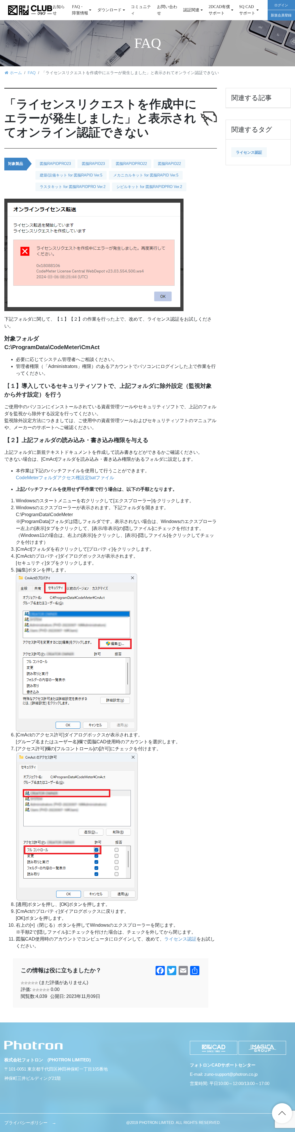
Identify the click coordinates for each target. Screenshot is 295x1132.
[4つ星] (33, 983)
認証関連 (191, 9)
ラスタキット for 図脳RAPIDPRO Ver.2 (72, 187)
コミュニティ (141, 9)
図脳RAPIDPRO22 (131, 163)
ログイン (281, 5)
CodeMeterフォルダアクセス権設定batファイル (65, 477)
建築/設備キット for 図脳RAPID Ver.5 (71, 175)
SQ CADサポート (247, 9)
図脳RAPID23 (93, 163)
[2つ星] (26, 983)
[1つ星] (22, 983)
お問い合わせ (167, 9)
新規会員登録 (281, 15)
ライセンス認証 (180, 939)
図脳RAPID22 (169, 163)
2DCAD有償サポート (219, 9)
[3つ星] (29, 983)
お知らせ (59, 9)
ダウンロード (109, 9)
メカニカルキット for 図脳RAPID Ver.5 (145, 175)
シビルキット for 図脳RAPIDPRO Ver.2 (149, 187)
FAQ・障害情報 (80, 9)
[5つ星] (36, 983)
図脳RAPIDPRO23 (55, 163)
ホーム (16, 72)
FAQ (32, 72)
